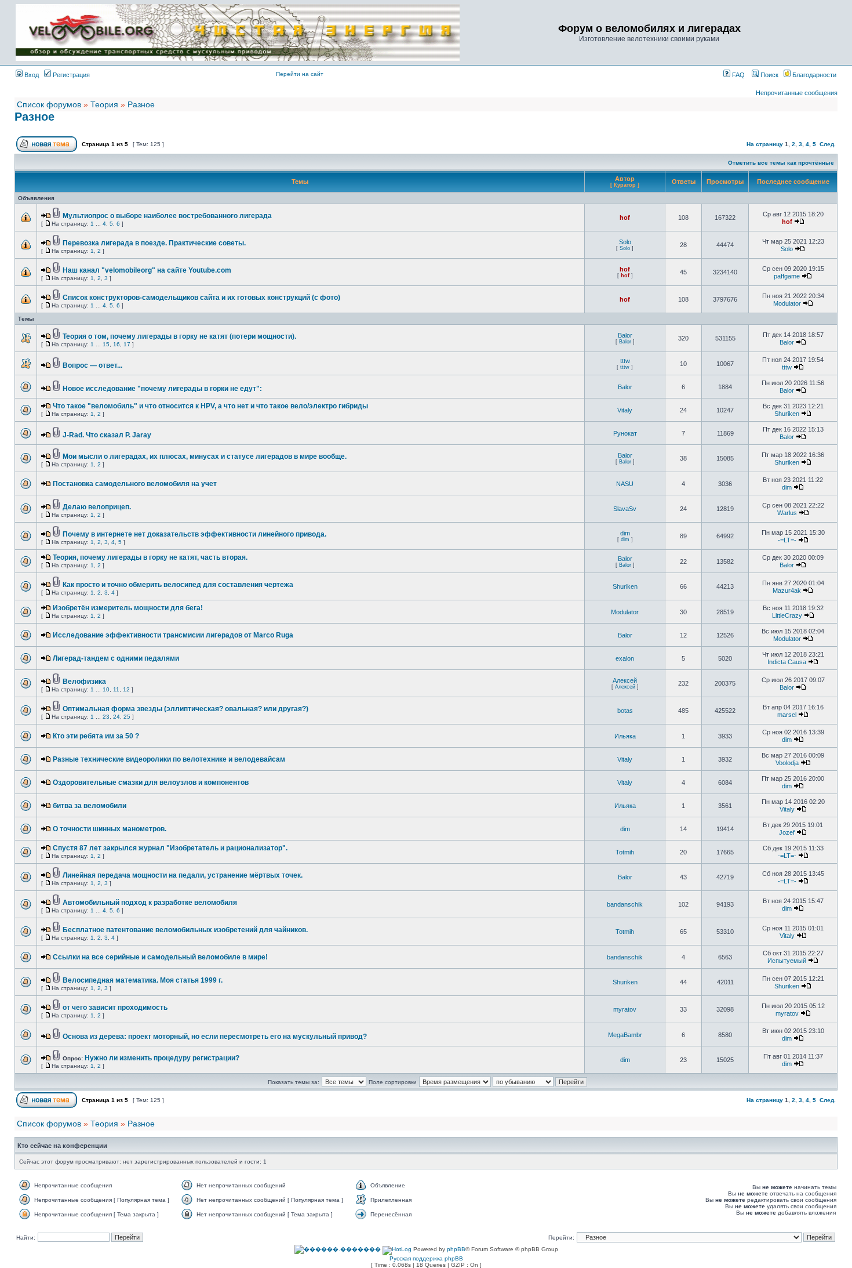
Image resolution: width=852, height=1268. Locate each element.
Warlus (787, 512)
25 (126, 716)
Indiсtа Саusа (786, 661)
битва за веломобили (89, 806)
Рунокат (625, 433)
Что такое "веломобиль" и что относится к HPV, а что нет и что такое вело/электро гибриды (210, 406)
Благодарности (813, 74)
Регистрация (70, 74)
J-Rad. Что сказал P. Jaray (107, 435)
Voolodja (787, 762)
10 (106, 689)
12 (126, 689)
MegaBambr (625, 1034)
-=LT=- (787, 540)
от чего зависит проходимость (115, 1007)
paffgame (787, 276)
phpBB (456, 1249)
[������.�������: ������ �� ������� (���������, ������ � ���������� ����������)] (337, 1249)
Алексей (625, 680)
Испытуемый (786, 960)
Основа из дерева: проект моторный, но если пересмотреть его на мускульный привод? (215, 1036)
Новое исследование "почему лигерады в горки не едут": (162, 389)
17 (126, 344)
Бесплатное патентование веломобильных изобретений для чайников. (185, 930)
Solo (625, 241)
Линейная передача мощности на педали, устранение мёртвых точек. (183, 875)
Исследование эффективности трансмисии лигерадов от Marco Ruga (173, 635)
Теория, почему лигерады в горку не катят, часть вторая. (150, 557)
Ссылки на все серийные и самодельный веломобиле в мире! (160, 957)
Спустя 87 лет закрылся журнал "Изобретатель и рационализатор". (170, 848)
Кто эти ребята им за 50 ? (96, 736)
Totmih (625, 852)
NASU (624, 483)
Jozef (787, 832)
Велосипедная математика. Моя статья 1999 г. (143, 980)
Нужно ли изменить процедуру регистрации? (162, 1058)
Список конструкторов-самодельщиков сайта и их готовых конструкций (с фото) (201, 298)
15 (106, 344)
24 (116, 716)
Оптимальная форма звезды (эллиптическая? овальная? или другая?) (185, 709)
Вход (31, 74)
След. (828, 144)
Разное (141, 104)
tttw (625, 360)
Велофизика (84, 682)
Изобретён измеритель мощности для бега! (128, 608)
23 (106, 716)
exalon (625, 658)
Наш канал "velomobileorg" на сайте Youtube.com (147, 270)
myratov (624, 1009)
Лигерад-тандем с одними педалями (116, 658)
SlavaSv (624, 508)
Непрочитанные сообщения (797, 92)
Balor (625, 335)
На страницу (765, 144)
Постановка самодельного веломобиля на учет (135, 484)
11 (116, 689)
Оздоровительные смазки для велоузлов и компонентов (151, 782)
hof (625, 217)
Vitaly (624, 410)
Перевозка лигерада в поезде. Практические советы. (154, 243)
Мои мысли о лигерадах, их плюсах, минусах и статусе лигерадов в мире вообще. (205, 456)
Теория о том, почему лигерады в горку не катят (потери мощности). (179, 336)
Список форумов (49, 104)
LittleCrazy (787, 615)
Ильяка (625, 736)
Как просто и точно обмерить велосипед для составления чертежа (178, 585)
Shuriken (786, 413)
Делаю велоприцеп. (97, 507)
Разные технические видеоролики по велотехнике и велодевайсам (169, 759)
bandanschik (625, 904)
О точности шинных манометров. (109, 829)
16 (116, 344)
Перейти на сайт (299, 74)
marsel (786, 714)
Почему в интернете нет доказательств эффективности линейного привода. (194, 534)
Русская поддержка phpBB (426, 1258)
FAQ (737, 74)
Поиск (768, 74)
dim (787, 487)
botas (625, 710)
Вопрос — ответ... (92, 365)
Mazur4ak (787, 590)
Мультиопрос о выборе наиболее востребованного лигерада (167, 216)
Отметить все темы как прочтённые (781, 163)
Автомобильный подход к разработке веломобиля (150, 903)
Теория (104, 104)
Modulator (787, 303)
